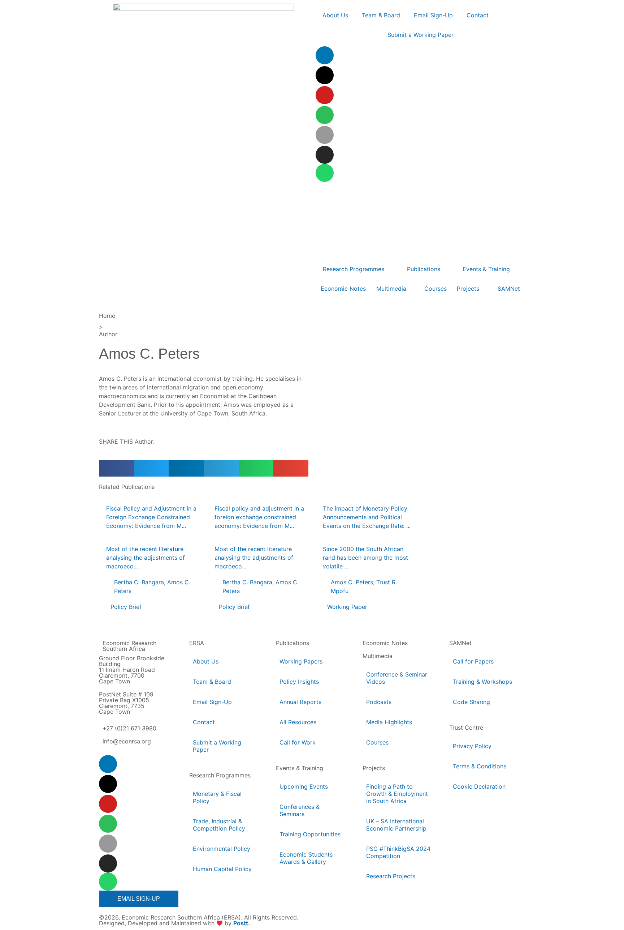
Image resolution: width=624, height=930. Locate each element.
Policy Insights (299, 681)
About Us (205, 661)
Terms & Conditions (479, 766)
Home (107, 315)
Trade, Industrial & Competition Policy (219, 825)
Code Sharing (471, 701)
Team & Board (212, 681)
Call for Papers (473, 661)
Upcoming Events (304, 786)
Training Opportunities (310, 834)
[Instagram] (325, 155)
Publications (292, 643)
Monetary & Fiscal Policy (217, 797)
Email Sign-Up (212, 701)
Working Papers (301, 661)
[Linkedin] (325, 55)
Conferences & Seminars (300, 810)
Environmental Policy (221, 848)
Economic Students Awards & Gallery (306, 858)
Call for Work (298, 742)
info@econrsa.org (127, 741)
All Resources (298, 722)
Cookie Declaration (479, 786)
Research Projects (390, 876)
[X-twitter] (325, 75)
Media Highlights (389, 722)
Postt (240, 923)
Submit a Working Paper (217, 746)
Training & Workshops (482, 681)
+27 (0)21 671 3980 (129, 728)
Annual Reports (300, 701)
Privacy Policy (472, 746)
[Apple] (325, 135)
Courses (377, 742)
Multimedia (378, 656)
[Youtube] (325, 95)
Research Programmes (220, 775)
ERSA (196, 643)
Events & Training (299, 768)
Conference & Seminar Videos (396, 678)
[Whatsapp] (325, 173)
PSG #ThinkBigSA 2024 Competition (398, 852)
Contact (204, 722)
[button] (116, 468)
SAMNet (460, 643)
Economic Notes (385, 643)
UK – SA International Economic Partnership (397, 825)
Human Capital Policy (222, 869)
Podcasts (378, 701)
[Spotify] (325, 115)
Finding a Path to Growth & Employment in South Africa (397, 794)
